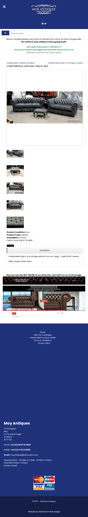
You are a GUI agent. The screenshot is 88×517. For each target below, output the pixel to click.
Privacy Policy (44, 343)
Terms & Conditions (42, 340)
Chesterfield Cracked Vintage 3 (21, 63)
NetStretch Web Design (49, 511)
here (63, 275)
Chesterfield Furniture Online (43, 337)
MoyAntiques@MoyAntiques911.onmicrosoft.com (49, 49)
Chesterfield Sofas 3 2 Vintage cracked (65, 63)
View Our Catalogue (43, 335)
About (42, 332)
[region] (45, 250)
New (28, 232)
